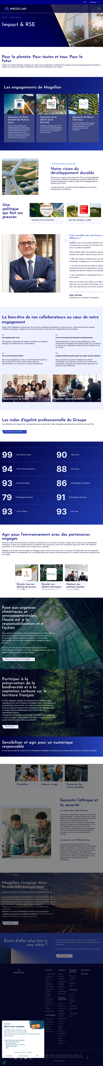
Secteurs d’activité (62, 999)
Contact (84, 974)
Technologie (50, 1015)
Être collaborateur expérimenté (73, 1006)
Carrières (73, 990)
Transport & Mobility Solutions (62, 984)
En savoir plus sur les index (13, 432)
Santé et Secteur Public (61, 1026)
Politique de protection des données (61, 1055)
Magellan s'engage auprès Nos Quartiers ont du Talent (20, 397)
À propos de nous (15, 17)
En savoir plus (9, 726)
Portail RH (62, 994)
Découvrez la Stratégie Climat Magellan (18, 659)
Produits (62, 970)
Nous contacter (63, 956)
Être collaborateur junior (73, 1013)
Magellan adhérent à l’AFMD (69, 399)
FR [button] (84, 2)
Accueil (4, 17)
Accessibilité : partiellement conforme (70, 1057)
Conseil (48, 970)
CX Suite (61, 979)
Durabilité (48, 1001)
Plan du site (54, 1057)
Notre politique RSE (72, 983)
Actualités (85, 970)
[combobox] (85, 2)
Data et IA (48, 979)
